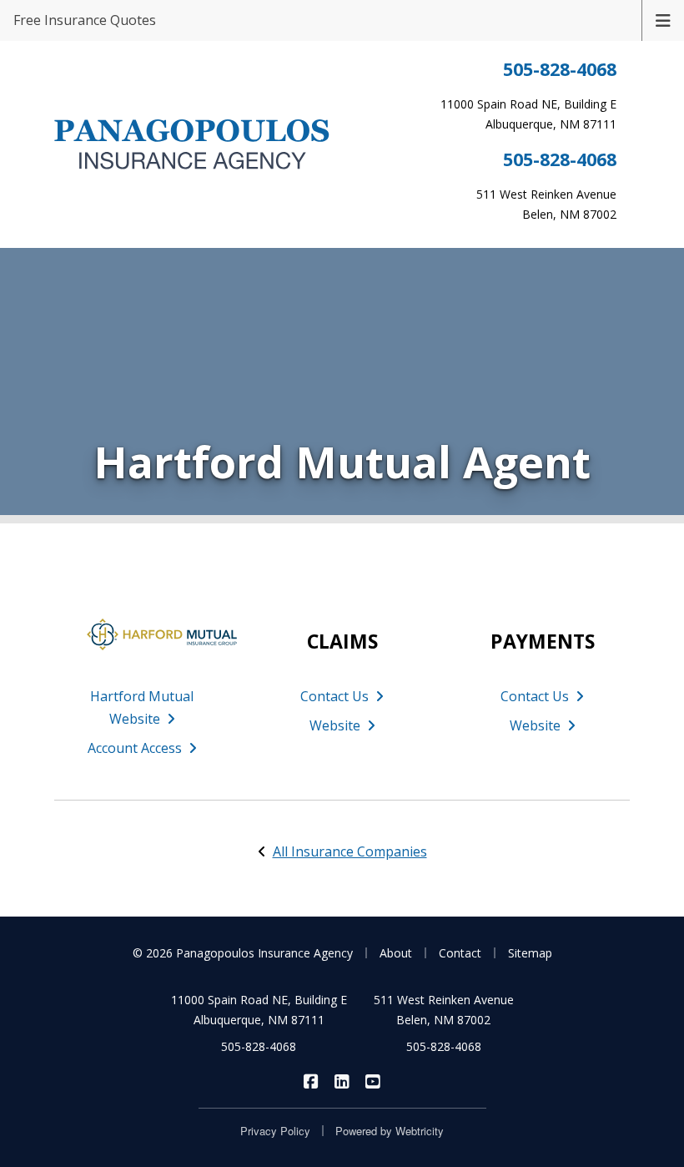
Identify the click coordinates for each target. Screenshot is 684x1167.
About (396, 953)
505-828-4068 (559, 69)
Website (334, 725)
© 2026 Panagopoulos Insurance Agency (243, 953)
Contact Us (334, 696)
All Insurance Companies (350, 851)
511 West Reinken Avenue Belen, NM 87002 (444, 1010)
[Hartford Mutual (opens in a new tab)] (141, 634)
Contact (460, 953)
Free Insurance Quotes (84, 20)
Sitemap (530, 953)
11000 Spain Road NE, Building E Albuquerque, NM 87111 (259, 1010)
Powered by (389, 1131)
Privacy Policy (275, 1131)
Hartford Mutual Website (142, 707)
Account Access (135, 748)
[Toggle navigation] (663, 19)
